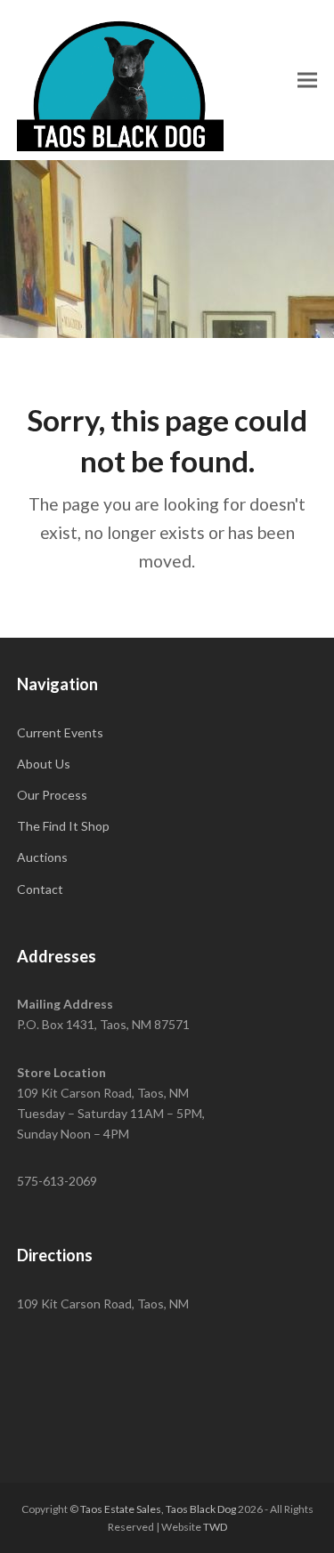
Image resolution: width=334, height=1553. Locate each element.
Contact (40, 889)
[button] (307, 79)
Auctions (42, 857)
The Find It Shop (63, 825)
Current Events (60, 732)
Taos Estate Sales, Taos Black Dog (158, 1509)
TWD (215, 1526)
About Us (43, 763)
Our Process (52, 794)
